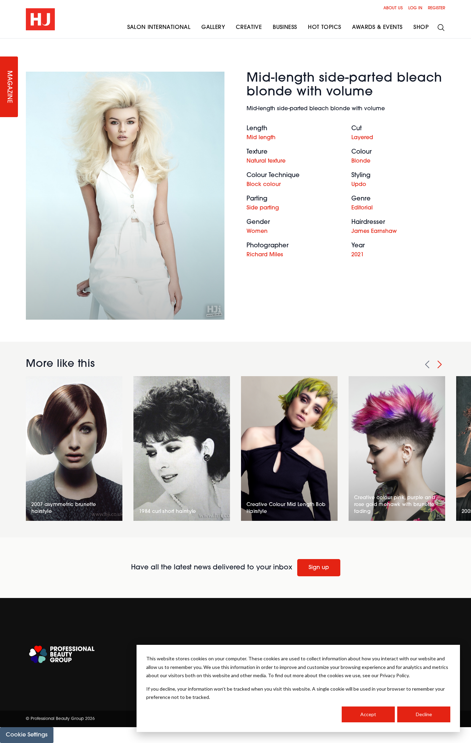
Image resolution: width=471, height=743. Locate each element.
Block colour (264, 184)
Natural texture (266, 161)
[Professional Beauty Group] (62, 654)
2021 (357, 255)
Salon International (159, 27)
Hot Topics (324, 27)
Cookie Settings (27, 735)
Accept (368, 714)
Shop (421, 27)
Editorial (362, 208)
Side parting (263, 208)
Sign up (319, 567)
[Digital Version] (5, 42)
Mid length (261, 138)
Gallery (213, 27)
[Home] (40, 19)
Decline (424, 714)
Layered (362, 138)
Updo (358, 184)
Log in (415, 8)
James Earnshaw (374, 231)
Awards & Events (377, 27)
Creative (249, 27)
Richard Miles (265, 255)
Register (436, 8)
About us (393, 8)
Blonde (360, 161)
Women (257, 231)
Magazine (9, 87)
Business (285, 27)
